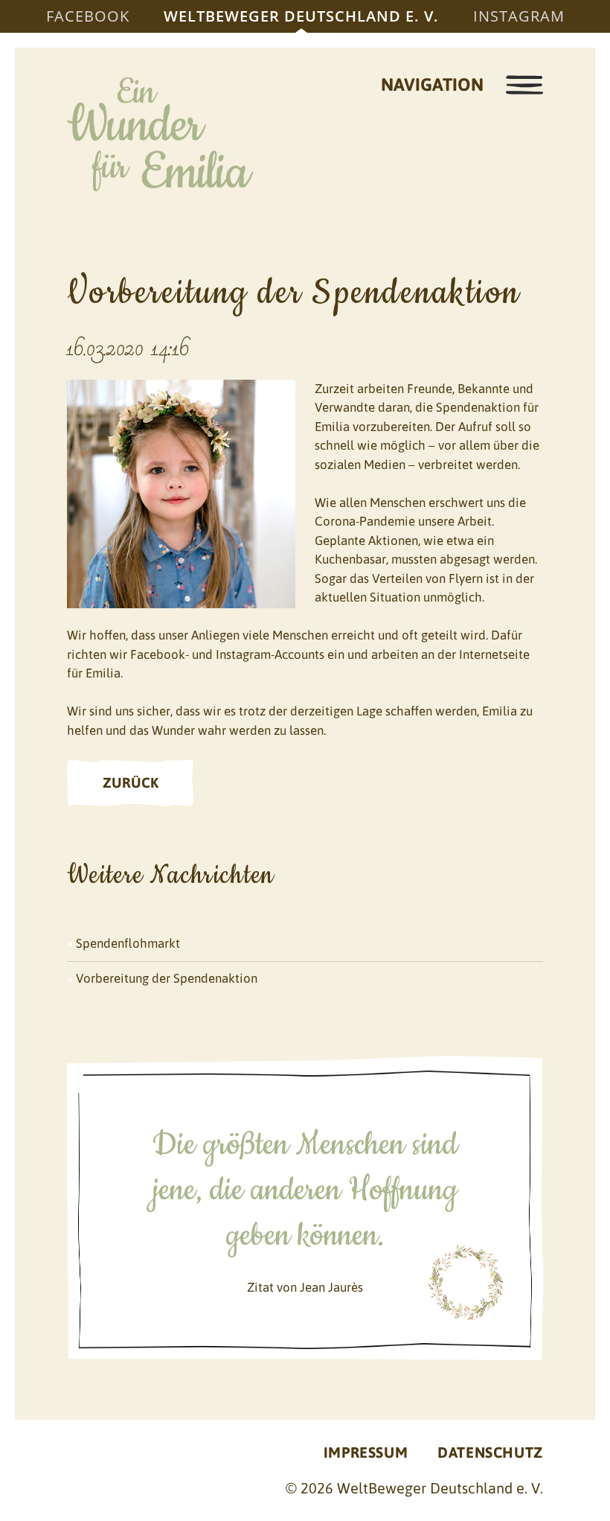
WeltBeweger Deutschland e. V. (301, 16)
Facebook (87, 16)
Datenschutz (490, 1452)
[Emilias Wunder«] (160, 134)
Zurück (130, 782)
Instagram (519, 16)
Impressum (366, 1452)
